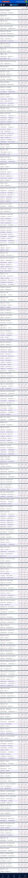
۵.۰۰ (19, 23)
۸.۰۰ (19, 46)
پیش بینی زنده (20, 877)
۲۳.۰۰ (26, 206)
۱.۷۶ (19, 139)
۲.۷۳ (19, 63)
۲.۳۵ (19, 197)
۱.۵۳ (19, 74)
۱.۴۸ (26, 51)
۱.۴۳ (19, 356)
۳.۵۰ (23, 58)
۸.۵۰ (26, 41)
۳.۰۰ (23, 28)
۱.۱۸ (19, 99)
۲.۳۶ (19, 358)
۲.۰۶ (19, 242)
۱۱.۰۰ (19, 447)
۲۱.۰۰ (26, 466)
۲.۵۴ (19, 747)
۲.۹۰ (19, 119)
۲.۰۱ (19, 459)
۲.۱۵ (19, 750)
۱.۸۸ (19, 238)
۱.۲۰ (26, 381)
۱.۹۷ (26, 449)
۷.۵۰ (23, 13)
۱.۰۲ (19, 776)
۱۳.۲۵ (26, 376)
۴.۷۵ (20, 33)
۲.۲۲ (26, 119)
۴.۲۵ (23, 74)
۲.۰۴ (19, 339)
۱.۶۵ (26, 23)
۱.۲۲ (19, 13)
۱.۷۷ (26, 440)
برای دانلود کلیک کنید (6, 1)
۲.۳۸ (19, 105)
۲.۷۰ (26, 105)
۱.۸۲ (19, 236)
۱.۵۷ (26, 489)
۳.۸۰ (23, 23)
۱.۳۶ (26, 414)
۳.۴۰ (23, 56)
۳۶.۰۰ (26, 776)
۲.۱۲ (26, 230)
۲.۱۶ (26, 542)
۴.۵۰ (23, 18)
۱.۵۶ (19, 194)
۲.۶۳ (19, 91)
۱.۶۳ (19, 129)
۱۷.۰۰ (26, 294)
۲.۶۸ (23, 161)
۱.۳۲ (26, 46)
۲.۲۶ (26, 56)
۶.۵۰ (26, 18)
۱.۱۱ (19, 376)
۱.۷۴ (19, 307)
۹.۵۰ (26, 13)
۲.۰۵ (26, 103)
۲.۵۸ (19, 553)
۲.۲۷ (19, 141)
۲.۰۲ (19, 716)
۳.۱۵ (26, 276)
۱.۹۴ (19, 101)
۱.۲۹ (19, 312)
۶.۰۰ (23, 38)
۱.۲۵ (19, 260)
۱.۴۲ (19, 117)
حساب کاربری (3, 877)
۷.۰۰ (23, 376)
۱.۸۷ (19, 199)
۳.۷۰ (26, 69)
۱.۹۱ (26, 28)
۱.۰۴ (19, 206)
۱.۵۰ (19, 79)
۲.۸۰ (26, 131)
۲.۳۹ (26, 471)
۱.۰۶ (19, 294)
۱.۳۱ (26, 509)
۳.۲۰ (23, 122)
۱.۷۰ (19, 335)
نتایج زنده (14, 877)
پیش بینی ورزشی (25, 877)
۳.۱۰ (19, 56)
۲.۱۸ (26, 63)
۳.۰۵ (23, 69)
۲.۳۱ (26, 721)
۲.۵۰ (19, 178)
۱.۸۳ (19, 400)
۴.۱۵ (23, 216)
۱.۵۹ (19, 487)
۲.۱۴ (19, 131)
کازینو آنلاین (8, 877)
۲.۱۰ (19, 454)
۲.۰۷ (19, 354)
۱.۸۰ (19, 305)
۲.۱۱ (26, 648)
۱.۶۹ (19, 232)
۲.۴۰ (26, 91)
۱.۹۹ (19, 745)
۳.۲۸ (23, 101)
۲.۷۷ (26, 180)
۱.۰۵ (19, 658)
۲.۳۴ (26, 280)
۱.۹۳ (26, 452)
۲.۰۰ (26, 573)
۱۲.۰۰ (26, 211)
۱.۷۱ (19, 135)
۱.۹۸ (19, 683)
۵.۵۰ (23, 41)
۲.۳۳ (26, 827)
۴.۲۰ (26, 194)
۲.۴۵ (19, 220)
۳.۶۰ (23, 89)
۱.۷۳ (26, 147)
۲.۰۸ (19, 176)
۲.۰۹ (19, 69)
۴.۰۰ (19, 28)
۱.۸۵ (19, 89)
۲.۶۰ (26, 122)
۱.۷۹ (19, 561)
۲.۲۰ (19, 289)
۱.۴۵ (19, 18)
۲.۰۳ (19, 58)
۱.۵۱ (19, 250)
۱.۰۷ (19, 152)
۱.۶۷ (19, 266)
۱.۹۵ (19, 192)
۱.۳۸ (26, 282)
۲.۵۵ (20, 122)
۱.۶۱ (19, 133)
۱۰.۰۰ (19, 38)
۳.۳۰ (23, 119)
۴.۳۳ (23, 84)
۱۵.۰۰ (26, 152)
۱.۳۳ (19, 97)
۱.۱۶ (19, 333)
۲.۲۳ (19, 166)
